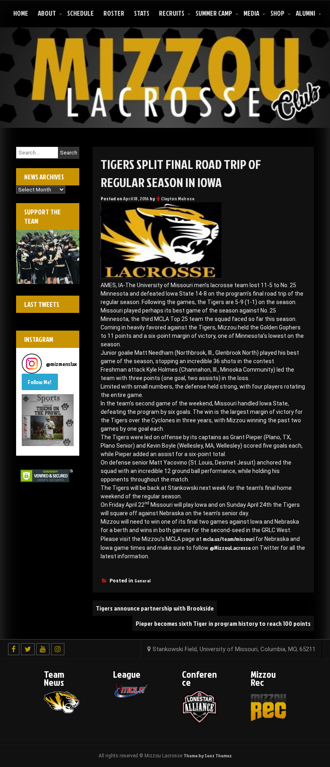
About (47, 13)
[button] (48, 420)
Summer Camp (214, 13)
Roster (113, 13)
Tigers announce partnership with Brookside (155, 608)
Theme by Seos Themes (208, 755)
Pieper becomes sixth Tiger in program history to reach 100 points (223, 623)
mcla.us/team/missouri (228, 539)
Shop (277, 13)
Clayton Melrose (177, 198)
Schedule (80, 13)
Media (251, 13)
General (142, 580)
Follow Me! (40, 382)
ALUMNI (305, 13)
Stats (141, 13)
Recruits (171, 13)
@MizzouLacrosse (230, 547)
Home (20, 13)
